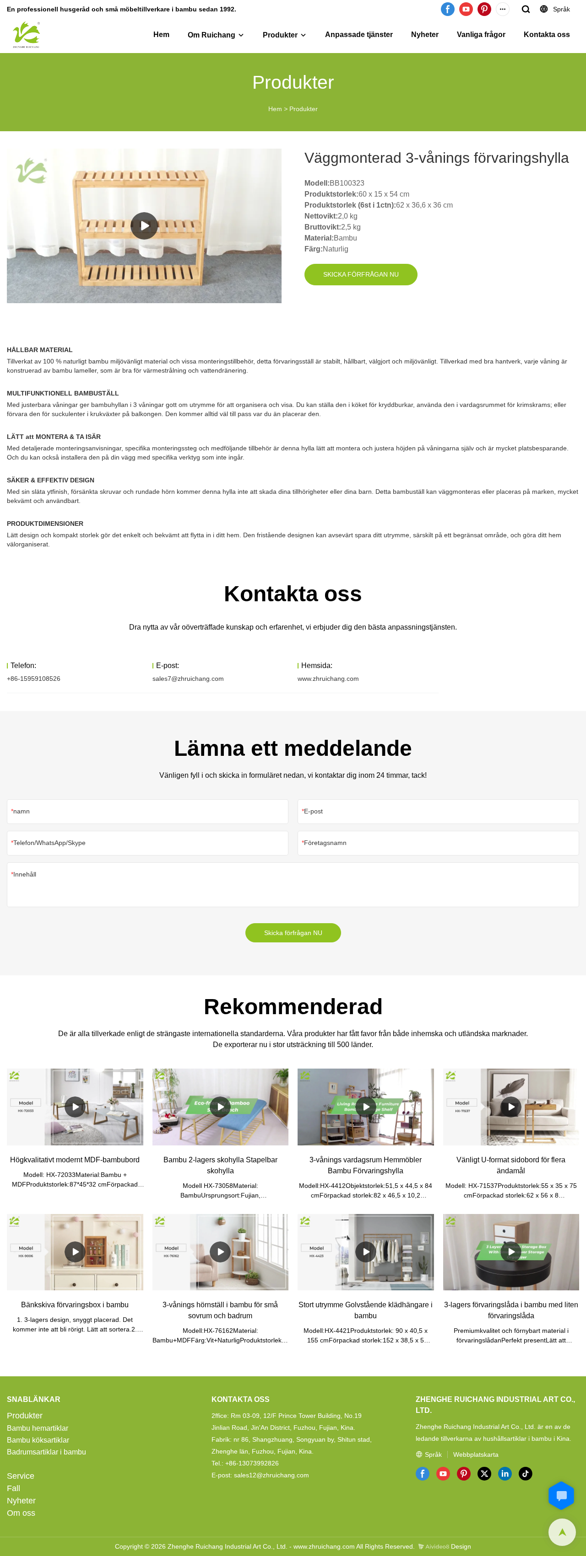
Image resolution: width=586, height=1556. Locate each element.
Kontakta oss (547, 34)
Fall (13, 1488)
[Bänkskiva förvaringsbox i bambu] (75, 1252)
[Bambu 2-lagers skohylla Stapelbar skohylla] (220, 1107)
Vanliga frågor (481, 34)
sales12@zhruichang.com (271, 1475)
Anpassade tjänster (359, 34)
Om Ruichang (211, 35)
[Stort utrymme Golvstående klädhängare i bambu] (366, 1252)
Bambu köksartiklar (38, 1440)
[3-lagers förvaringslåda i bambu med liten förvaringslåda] (511, 1252)
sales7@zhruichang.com (188, 678)
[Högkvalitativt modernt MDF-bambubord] (75, 1107)
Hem (161, 34)
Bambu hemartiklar (37, 1428)
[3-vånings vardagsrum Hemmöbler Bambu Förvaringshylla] (366, 1107)
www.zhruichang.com (328, 678)
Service (20, 1476)
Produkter (280, 35)
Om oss (21, 1513)
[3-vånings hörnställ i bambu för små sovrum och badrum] (220, 1252)
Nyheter (425, 34)
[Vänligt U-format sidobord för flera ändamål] (511, 1107)
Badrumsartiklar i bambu (46, 1452)
